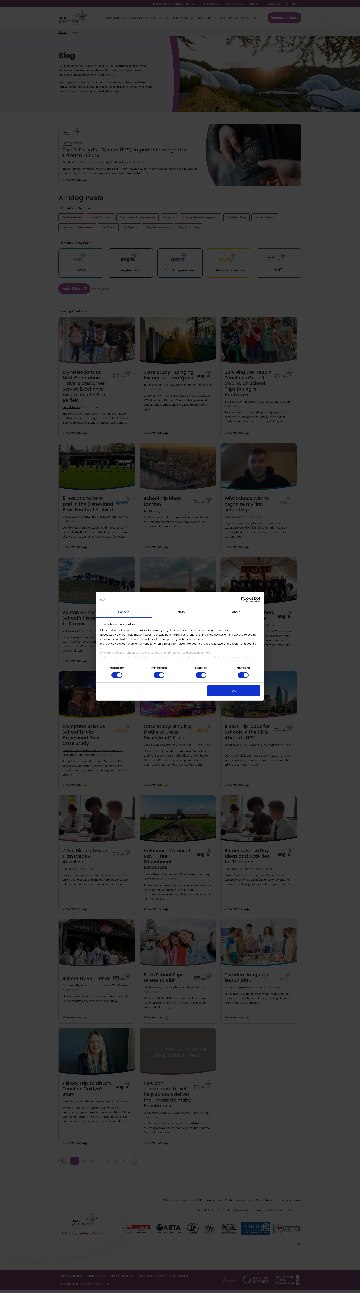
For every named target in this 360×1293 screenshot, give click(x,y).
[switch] (159, 675)
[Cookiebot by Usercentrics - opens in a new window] (243, 599)
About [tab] (236, 612)
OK (234, 690)
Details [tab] (180, 612)
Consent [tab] (123, 612)
